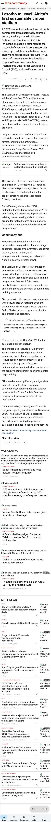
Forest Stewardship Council (26, 430)
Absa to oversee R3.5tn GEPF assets (19, 623)
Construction (13, 9)
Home (3, 9)
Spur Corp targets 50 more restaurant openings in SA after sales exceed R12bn (19, 670)
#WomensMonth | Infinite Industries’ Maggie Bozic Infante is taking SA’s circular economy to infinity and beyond (24, 492)
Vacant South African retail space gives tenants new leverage (24, 514)
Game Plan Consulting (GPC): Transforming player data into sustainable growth (15, 734)
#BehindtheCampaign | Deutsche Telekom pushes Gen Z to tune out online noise (21, 537)
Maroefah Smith (6, 724)
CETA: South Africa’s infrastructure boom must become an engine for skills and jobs (15, 687)
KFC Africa (5, 644)
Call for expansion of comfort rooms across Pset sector (22, 561)
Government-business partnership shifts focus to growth (18, 794)
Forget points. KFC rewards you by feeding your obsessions (15, 638)
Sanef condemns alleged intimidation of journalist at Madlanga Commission (19, 654)
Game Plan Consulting (8, 740)
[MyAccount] (47, 3)
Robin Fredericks (7, 785)
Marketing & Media (28, 9)
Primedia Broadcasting (10, 589)
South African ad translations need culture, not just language (21, 471)
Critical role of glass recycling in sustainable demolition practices (30, 165)
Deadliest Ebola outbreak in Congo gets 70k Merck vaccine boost (19, 764)
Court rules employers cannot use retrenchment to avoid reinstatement (19, 703)
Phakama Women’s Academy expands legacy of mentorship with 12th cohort (19, 750)
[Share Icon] (46, 169)
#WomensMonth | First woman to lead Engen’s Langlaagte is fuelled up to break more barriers (20, 718)
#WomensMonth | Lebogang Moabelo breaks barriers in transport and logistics (19, 779)
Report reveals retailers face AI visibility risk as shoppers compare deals (18, 610)
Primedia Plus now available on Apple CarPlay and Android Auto (23, 583)
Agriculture (42, 9)
